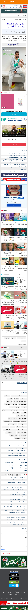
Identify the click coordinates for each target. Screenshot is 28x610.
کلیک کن (14, 114)
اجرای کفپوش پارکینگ (21, 432)
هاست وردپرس (6, 427)
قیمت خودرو (22, 465)
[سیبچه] (14, 575)
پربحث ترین (3, 475)
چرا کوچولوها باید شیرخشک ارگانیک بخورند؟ (17, 171)
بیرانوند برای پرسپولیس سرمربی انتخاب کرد (16, 453)
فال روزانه (10, 468)
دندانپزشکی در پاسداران (21, 427)
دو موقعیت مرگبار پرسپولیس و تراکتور (18, 497)
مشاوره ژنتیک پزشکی (7, 421)
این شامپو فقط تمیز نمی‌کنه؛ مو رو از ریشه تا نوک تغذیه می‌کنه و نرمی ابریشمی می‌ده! (15, 165)
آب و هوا (10, 465)
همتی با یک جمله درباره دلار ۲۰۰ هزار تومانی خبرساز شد (15, 504)
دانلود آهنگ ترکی (6, 430)
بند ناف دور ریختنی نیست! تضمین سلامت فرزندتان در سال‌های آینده (15, 168)
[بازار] (14, 582)
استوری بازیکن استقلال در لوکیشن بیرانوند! (16, 448)
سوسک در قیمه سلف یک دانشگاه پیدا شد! (17, 492)
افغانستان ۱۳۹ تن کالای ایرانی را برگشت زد (17, 494)
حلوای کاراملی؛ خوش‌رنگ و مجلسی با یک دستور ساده (15, 487)
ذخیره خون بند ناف (22, 424)
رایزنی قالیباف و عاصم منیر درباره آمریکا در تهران (16, 480)
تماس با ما (25, 592)
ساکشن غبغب (23, 398)
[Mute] (5, 107)
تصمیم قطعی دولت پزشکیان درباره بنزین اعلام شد (16, 517)
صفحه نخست (22, 591)
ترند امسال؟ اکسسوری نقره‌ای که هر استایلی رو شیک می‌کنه (14, 161)
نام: (26, 532)
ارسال (3, 549)
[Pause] (3, 107)
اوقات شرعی (22, 471)
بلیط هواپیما (13, 396)
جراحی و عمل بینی (13, 435)
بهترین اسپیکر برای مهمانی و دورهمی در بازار (17, 153)
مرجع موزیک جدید (22, 404)
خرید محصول (14, 145)
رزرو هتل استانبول (14, 410)
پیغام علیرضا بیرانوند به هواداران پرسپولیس (16, 446)
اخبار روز (16, 591)
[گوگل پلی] (14, 579)
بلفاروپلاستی (7, 396)
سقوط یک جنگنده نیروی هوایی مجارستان (17, 499)
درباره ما (5, 591)
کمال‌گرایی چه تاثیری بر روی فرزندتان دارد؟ (17, 502)
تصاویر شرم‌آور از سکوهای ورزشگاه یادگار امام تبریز (16, 522)
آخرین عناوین (23, 475)
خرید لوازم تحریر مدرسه (10, 432)
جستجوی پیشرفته (15, 594)
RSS (10, 594)
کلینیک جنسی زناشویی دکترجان (19, 421)
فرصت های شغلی (19, 592)
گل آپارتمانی (23, 413)
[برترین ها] (12, 2)
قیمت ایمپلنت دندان (22, 396)
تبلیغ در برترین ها (11, 592)
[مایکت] (14, 586)
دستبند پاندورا (9, 401)
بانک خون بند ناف (22, 435)
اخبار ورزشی (11, 591)
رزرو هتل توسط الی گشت (14, 407)
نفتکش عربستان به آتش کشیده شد (18, 524)
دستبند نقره (16, 398)
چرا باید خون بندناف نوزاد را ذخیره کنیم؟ (18, 155)
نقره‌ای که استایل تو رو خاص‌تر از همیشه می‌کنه (16, 157)
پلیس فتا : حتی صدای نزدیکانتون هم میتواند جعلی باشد (15, 159)
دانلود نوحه (13, 427)
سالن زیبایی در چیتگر (12, 424)
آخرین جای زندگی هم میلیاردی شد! (19, 484)
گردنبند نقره (10, 398)
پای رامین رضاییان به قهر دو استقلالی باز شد (17, 515)
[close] (1, 600)
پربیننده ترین (9, 475)
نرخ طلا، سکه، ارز (8, 462)
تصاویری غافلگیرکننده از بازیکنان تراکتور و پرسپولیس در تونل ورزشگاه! (14, 507)
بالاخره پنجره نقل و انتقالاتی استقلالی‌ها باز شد (16, 512)
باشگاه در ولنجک (16, 413)
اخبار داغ (17, 475)
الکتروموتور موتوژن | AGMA (20, 438)
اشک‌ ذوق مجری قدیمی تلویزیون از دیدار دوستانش (16, 519)
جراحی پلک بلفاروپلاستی (21, 415)
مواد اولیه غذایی (23, 410)
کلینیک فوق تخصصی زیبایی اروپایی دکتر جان (17, 418)
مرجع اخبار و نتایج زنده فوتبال (11, 404)
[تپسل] (2, 93)
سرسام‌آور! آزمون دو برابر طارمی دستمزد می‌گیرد (16, 482)
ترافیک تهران (22, 468)
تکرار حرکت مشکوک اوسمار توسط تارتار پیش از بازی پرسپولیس (14, 489)
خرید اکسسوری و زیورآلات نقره (20, 401)
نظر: (26, 537)
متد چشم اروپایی (5, 410)
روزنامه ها (23, 462)
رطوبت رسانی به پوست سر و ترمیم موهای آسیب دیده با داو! (14, 162)
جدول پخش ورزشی (8, 471)
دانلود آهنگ (23, 407)
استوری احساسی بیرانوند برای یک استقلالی (16, 455)
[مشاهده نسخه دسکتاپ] (2, 2)
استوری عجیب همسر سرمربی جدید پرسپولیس (15, 450)
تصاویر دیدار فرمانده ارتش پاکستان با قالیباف (17, 477)
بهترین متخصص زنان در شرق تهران (19, 430)
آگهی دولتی (4, 592)
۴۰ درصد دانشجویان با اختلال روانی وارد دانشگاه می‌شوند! (14, 510)
